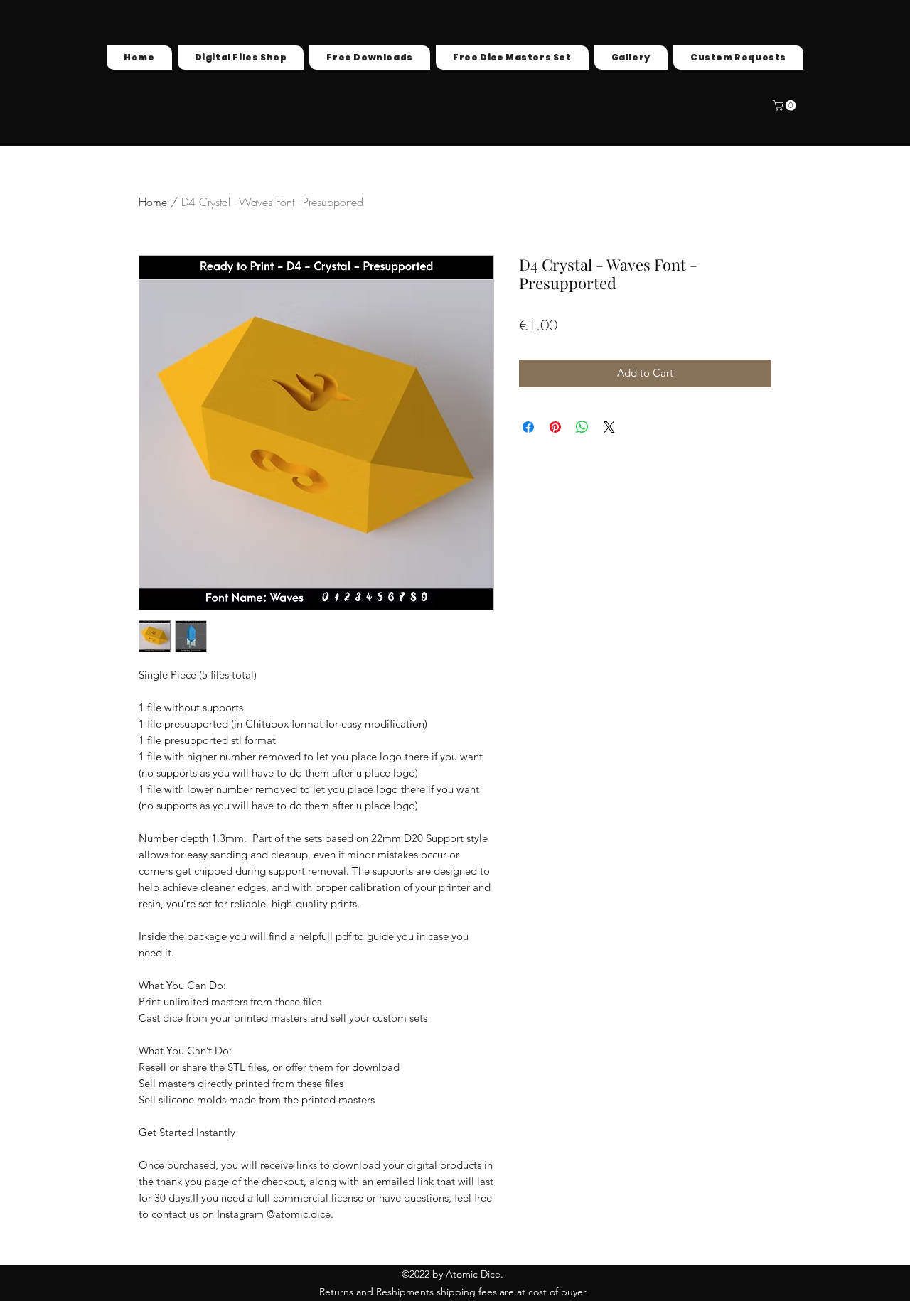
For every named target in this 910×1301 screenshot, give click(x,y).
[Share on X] (609, 427)
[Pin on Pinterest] (555, 427)
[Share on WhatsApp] (582, 427)
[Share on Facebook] (528, 427)
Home (153, 202)
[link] (785, 105)
